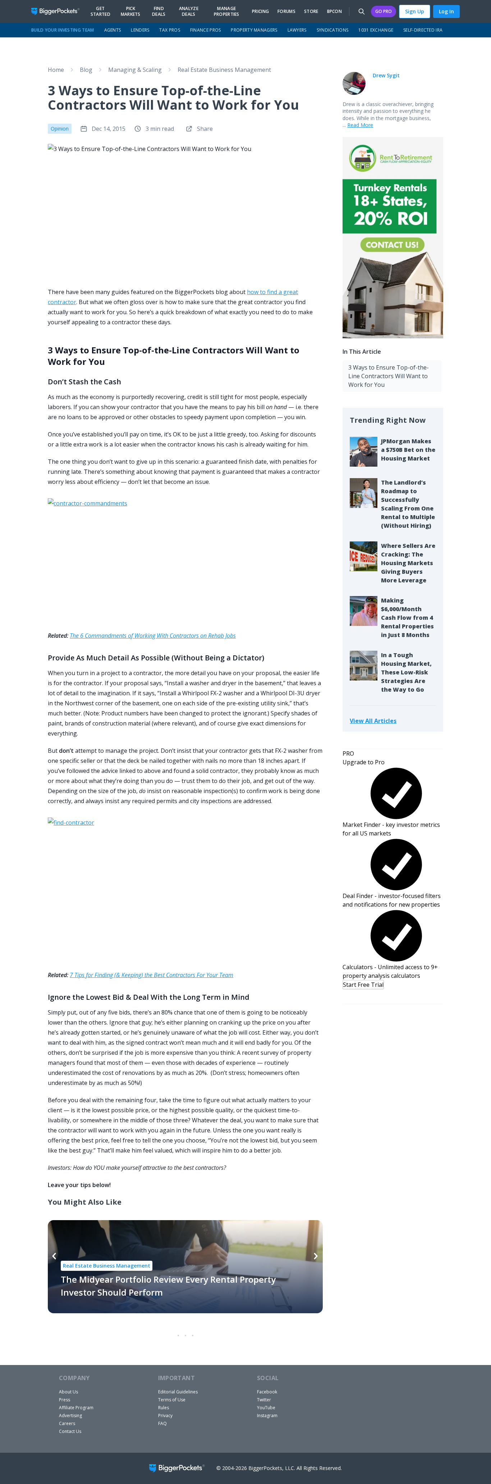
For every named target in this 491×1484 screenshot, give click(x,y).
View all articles (373, 720)
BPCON (334, 11)
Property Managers (254, 30)
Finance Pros (205, 30)
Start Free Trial (363, 985)
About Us (68, 1392)
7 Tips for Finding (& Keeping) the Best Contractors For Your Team (151, 975)
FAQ (162, 1423)
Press (64, 1400)
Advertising (70, 1415)
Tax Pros (169, 30)
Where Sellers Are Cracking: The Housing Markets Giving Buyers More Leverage (408, 563)
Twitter (264, 1400)
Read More (360, 125)
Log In (446, 11)
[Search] (361, 11)
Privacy (165, 1415)
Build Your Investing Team (62, 30)
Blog (86, 70)
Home (56, 70)
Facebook (267, 1392)
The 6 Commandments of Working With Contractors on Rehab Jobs (153, 636)
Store (311, 11)
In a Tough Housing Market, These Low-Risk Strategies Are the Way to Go (406, 672)
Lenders (140, 30)
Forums (286, 11)
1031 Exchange (375, 30)
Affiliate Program (76, 1408)
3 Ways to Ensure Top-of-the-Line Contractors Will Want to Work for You (388, 376)
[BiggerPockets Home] (58, 11)
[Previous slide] (54, 1256)
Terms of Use (171, 1400)
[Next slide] (316, 1256)
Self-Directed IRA (422, 30)
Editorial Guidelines (178, 1392)
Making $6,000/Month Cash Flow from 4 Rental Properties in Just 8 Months (407, 617)
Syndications (333, 30)
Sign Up (414, 11)
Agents (112, 30)
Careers (67, 1423)
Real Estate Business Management (224, 70)
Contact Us (70, 1431)
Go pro (383, 11)
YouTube (266, 1408)
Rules (163, 1408)
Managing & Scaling (135, 70)
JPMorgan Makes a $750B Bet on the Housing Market (408, 449)
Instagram (267, 1415)
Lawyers (297, 30)
